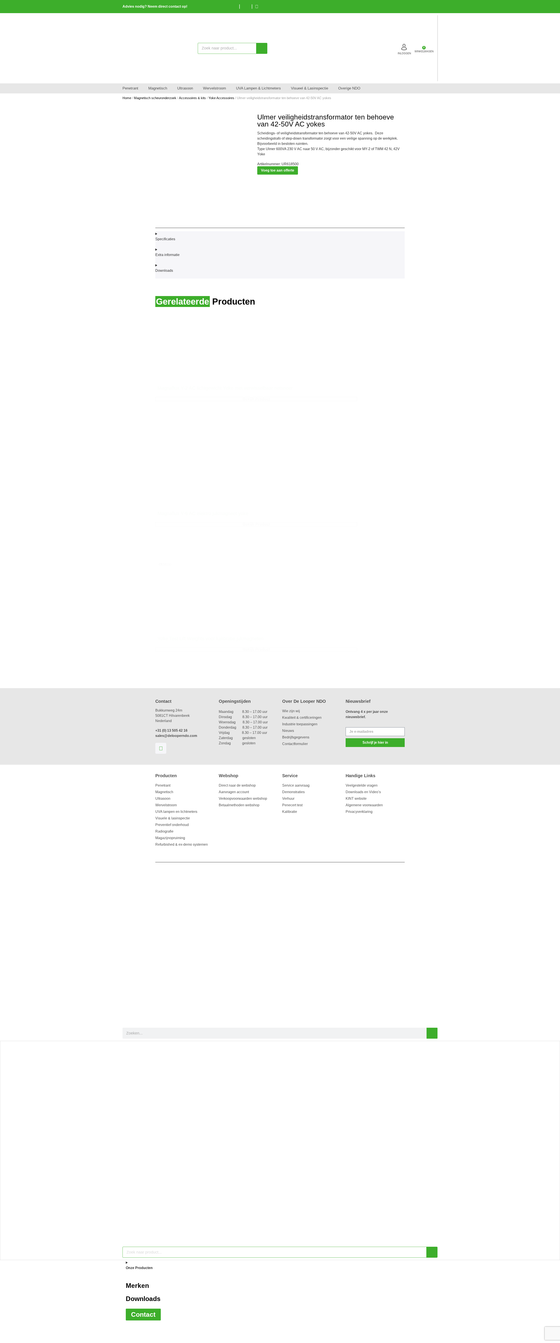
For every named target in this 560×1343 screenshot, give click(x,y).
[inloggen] (404, 47)
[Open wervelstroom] (229, 88)
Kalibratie (289, 812)
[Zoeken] (261, 48)
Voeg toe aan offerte (277, 170)
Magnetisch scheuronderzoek (155, 98)
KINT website (356, 798)
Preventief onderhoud (172, 825)
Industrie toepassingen (299, 724)
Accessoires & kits (192, 98)
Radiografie (164, 831)
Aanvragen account (234, 792)
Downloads (143, 1298)
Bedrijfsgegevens (295, 737)
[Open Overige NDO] (363, 88)
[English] (426, 6)
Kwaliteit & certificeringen (302, 717)
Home (126, 98)
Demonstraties (293, 792)
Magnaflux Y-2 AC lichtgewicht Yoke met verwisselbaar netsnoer (225, 388)
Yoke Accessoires (221, 98)
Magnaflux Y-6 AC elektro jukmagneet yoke (203, 513)
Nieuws (288, 731)
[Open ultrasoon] (196, 88)
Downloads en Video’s (363, 792)
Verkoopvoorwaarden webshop (243, 798)
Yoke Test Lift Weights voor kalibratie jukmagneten (211, 638)
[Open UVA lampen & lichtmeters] (284, 88)
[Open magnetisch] (170, 88)
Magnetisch (164, 792)
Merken (137, 1285)
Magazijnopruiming (170, 838)
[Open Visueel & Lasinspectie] (331, 88)
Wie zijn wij (291, 711)
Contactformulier (295, 744)
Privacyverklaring (359, 812)
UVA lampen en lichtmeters (176, 812)
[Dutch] (420, 6)
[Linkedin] (160, 748)
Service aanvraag (296, 785)
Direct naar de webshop (237, 785)
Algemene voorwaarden (364, 805)
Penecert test (292, 805)
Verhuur (288, 798)
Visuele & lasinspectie (172, 818)
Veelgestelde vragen (362, 785)
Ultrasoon (162, 798)
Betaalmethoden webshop (239, 805)
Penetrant (162, 785)
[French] (433, 6)
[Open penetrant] (141, 88)
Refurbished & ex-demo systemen (181, 844)
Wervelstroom (166, 805)
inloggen (404, 53)
